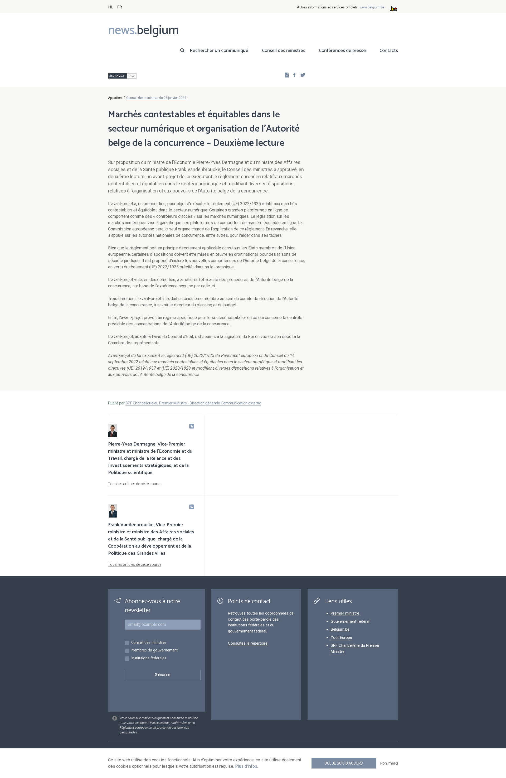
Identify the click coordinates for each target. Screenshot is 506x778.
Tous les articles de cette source (134, 484)
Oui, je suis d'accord (343, 763)
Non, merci (389, 763)
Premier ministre (345, 613)
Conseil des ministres (283, 51)
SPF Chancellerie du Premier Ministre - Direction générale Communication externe (193, 403)
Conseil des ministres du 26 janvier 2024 (156, 98)
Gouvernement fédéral (350, 621)
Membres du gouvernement (154, 650)
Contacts (389, 51)
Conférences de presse (342, 51)
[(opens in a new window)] (293, 74)
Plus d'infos (246, 766)
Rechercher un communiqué (219, 51)
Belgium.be (340, 629)
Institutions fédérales (148, 658)
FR (119, 7)
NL (110, 7)
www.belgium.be (372, 7)
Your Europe (341, 637)
